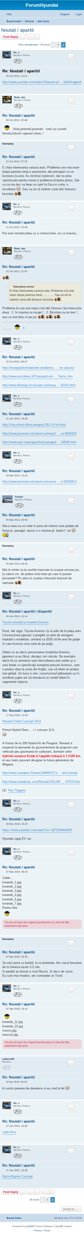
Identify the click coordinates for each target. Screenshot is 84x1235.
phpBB (29, 1226)
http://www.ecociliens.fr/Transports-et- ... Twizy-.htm (37, 376)
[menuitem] (7, 14)
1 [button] (58, 45)
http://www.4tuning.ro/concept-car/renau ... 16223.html (38, 385)
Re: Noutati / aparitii (21, 71)
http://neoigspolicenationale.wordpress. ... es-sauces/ (38, 367)
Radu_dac (19, 97)
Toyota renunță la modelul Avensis (25, 622)
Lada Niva (9, 1132)
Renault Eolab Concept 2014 (21, 721)
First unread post (28, 44)
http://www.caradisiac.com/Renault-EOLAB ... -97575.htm (41, 781)
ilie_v (16, 52)
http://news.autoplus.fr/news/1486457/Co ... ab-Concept (39, 773)
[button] (53, 45)
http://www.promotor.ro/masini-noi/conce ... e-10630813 (39, 481)
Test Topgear (16, 790)
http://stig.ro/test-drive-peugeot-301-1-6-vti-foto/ (34, 424)
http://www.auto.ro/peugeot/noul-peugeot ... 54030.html (39, 442)
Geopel (19, 496)
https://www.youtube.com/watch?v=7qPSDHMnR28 (37, 830)
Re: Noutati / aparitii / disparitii (27, 611)
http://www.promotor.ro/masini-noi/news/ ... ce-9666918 (39, 433)
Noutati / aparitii (17, 30)
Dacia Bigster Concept (17, 1176)
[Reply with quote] (71, 56)
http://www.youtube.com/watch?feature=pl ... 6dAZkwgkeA (41, 82)
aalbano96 (8, 1059)
